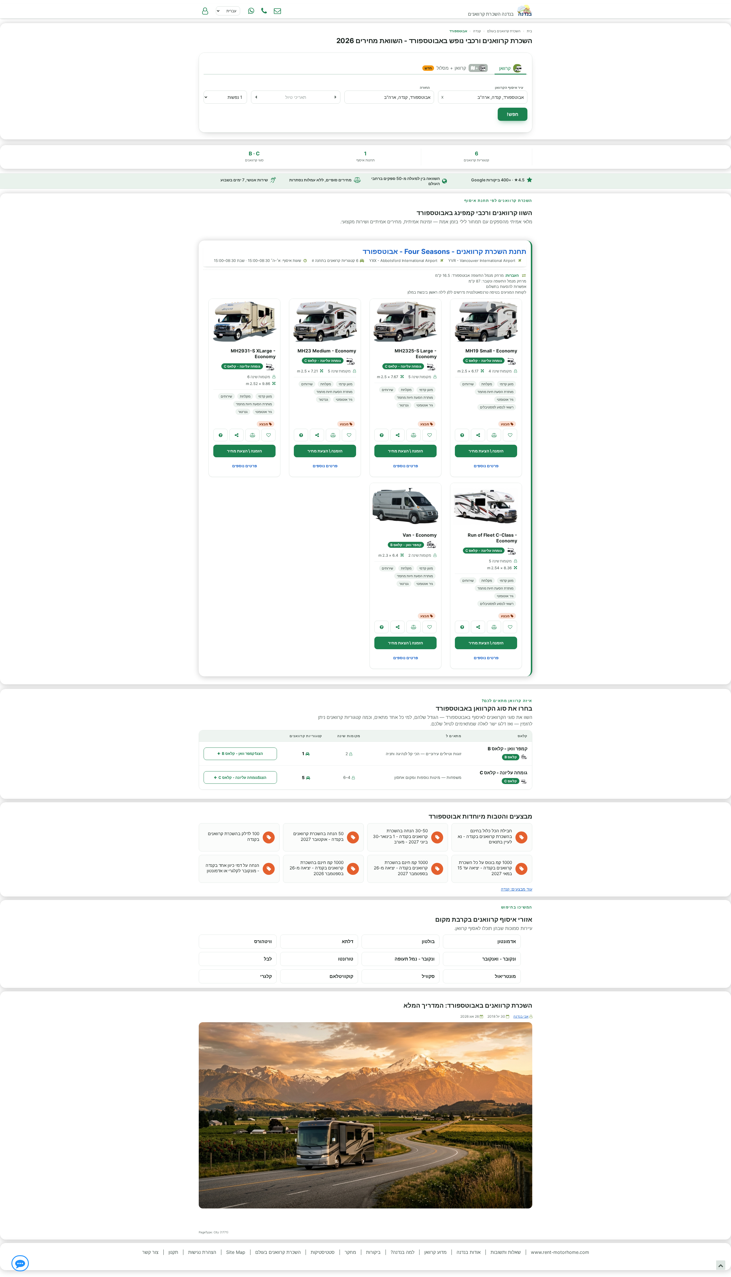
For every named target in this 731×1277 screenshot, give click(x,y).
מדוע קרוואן (435, 1252)
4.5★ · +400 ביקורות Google (498, 179)
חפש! (512, 114)
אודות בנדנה (469, 1252)
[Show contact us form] (277, 11)
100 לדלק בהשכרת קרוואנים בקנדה (233, 836)
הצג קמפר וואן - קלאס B (242, 753)
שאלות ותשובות (506, 1252)
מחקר (350, 1252)
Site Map (235, 1252)
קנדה (477, 31)
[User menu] (205, 11)
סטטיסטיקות (323, 1252)
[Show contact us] (20, 1263)
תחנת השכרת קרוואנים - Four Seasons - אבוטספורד (444, 251)
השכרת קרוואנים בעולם (504, 31)
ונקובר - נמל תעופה (415, 959)
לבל (268, 959)
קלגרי (266, 976)
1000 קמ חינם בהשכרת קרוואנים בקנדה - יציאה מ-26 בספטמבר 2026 (317, 868)
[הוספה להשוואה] (494, 435)
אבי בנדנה (521, 1016)
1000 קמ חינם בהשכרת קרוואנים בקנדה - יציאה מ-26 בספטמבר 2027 (401, 868)
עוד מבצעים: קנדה (516, 889)
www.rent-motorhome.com (560, 1252)
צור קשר (150, 1252)
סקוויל (428, 976)
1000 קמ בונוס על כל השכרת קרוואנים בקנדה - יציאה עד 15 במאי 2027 (484, 868)
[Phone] (264, 11)
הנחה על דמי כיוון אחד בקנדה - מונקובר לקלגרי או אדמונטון (232, 868)
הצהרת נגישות (202, 1252)
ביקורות (373, 1252)
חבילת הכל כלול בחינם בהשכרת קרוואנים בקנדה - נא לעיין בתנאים (485, 836)
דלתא (347, 941)
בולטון (428, 941)
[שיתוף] (478, 435)
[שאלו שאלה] (462, 435)
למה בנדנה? (402, 1252)
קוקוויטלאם (341, 976)
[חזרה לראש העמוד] (720, 1265)
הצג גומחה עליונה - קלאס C (242, 777)
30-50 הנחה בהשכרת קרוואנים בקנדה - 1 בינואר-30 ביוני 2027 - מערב (400, 836)
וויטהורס (263, 941)
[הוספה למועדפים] (510, 435)
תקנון (173, 1252)
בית (529, 31)
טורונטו (345, 959)
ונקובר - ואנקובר (499, 959)
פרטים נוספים (486, 465)
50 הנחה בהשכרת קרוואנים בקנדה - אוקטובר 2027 (318, 836)
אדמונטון (506, 941)
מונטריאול (505, 976)
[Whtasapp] (251, 11)
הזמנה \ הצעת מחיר (486, 450)
